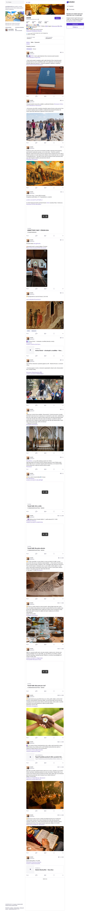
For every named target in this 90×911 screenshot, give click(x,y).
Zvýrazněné (37, 42)
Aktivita (28, 42)
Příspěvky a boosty (30, 46)
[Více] (63, 96)
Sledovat (58, 18)
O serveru (15, 904)
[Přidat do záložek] (54, 96)
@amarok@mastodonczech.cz (32, 19)
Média (32, 42)
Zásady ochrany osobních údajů (11, 905)
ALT (62, 184)
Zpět (29, 2)
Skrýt (61, 67)
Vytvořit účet (75, 24)
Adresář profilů (20, 904)
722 (33, 22)
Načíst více (45, 878)
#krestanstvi (29, 48)
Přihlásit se (75, 27)
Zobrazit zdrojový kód (13, 909)
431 (27, 22)
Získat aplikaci (16, 907)
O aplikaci (11, 907)
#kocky (34, 48)
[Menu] (62, 18)
